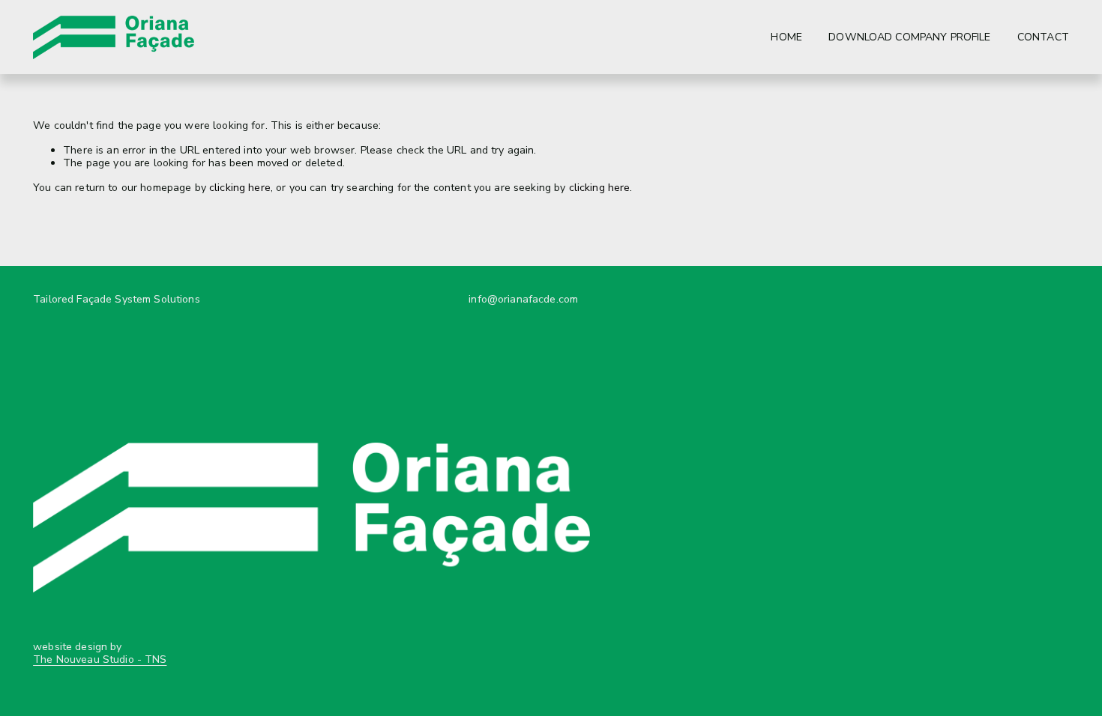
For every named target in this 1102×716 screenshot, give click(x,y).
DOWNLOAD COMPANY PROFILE (909, 37)
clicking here (240, 187)
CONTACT (1043, 37)
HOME (786, 37)
